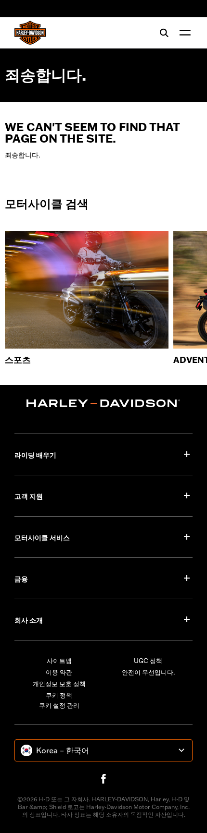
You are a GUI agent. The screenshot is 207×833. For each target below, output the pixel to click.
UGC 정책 (148, 660)
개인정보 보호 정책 (59, 684)
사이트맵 (59, 660)
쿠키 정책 (59, 695)
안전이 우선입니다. (148, 672)
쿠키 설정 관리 (59, 705)
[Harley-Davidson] (103, 403)
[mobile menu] (183, 32)
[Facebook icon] (103, 779)
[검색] (164, 33)
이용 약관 (59, 672)
